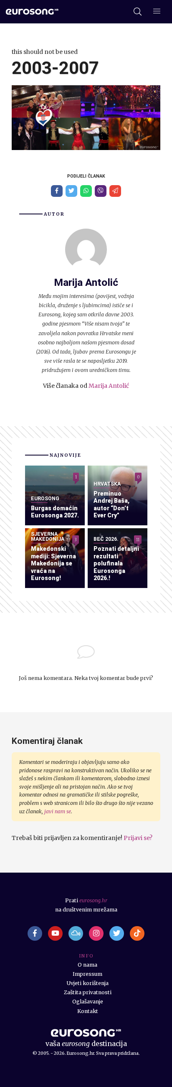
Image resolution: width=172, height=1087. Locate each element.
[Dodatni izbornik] (156, 12)
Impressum (87, 974)
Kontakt (87, 1011)
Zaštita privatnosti (87, 992)
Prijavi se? (138, 838)
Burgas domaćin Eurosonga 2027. (55, 512)
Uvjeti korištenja (88, 983)
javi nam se (57, 811)
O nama (87, 965)
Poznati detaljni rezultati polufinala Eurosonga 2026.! (116, 563)
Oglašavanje (87, 1001)
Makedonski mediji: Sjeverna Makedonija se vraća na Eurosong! (53, 563)
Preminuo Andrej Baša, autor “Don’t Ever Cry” (111, 504)
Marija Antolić (109, 385)
